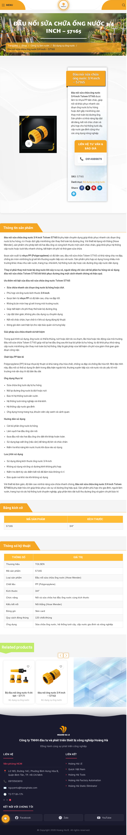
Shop (24, 45)
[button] (60, 655)
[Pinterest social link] (93, 187)
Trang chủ (12, 45)
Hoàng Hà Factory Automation (84, 780)
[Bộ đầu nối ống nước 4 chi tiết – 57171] (18, 676)
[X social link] (87, 187)
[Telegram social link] (73, 193)
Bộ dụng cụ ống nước (64, 45)
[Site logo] (63, 5)
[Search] (123, 5)
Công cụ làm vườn (40, 45)
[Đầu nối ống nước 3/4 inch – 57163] (50, 676)
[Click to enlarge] (29, 143)
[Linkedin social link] (99, 187)
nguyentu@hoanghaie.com (22, 787)
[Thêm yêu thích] (27, 666)
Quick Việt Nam (76, 769)
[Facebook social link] (81, 187)
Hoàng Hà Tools (76, 774)
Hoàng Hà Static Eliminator (82, 785)
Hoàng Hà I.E (75, 763)
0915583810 (15, 781)
